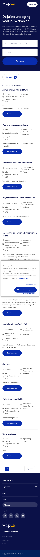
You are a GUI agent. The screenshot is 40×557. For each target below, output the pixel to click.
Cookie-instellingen (28, 293)
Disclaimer (5, 543)
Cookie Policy (24, 278)
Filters (12, 77)
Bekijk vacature (12, 114)
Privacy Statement (7, 536)
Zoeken (21, 61)
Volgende (29, 469)
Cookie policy (5, 540)
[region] (20, 278)
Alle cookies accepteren (25, 290)
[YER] (8, 527)
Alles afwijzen (30, 284)
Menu (31, 4)
